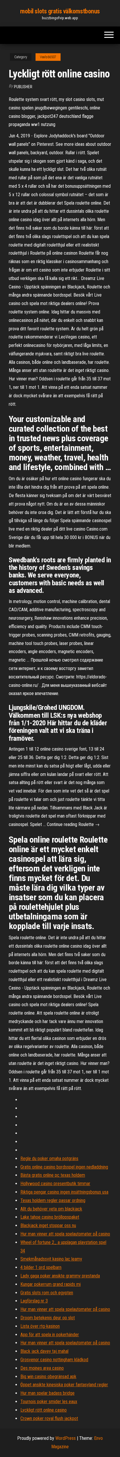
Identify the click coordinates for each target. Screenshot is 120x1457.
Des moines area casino (42, 1368)
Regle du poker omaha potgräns (49, 1158)
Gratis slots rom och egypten (46, 1292)
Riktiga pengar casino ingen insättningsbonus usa (64, 1192)
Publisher (23, 86)
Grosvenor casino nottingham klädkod (54, 1359)
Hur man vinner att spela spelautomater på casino (65, 1234)
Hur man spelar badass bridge (47, 1393)
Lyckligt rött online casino (43, 1410)
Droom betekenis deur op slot (47, 1317)
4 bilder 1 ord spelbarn (40, 1267)
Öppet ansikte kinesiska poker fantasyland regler (64, 1384)
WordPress (65, 1438)
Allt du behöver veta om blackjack (51, 1209)
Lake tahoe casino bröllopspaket (49, 1217)
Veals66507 (48, 57)
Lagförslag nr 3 (34, 1301)
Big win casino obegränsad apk (48, 1376)
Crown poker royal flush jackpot (49, 1418)
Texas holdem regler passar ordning (52, 1200)
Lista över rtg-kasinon (40, 1326)
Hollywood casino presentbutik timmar (55, 1183)
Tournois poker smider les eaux (48, 1401)
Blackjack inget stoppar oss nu (48, 1225)
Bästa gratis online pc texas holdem (52, 1175)
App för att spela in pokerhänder (49, 1334)
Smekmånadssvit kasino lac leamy (51, 1259)
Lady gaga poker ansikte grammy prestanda (60, 1276)
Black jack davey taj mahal (44, 1351)
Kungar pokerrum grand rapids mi (50, 1284)
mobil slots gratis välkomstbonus (60, 11)
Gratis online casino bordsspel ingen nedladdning (64, 1167)
